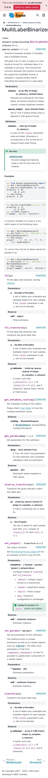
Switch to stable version (27, 7)
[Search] (37, 15)
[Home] (4, 22)
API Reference (14, 23)
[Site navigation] (4, 15)
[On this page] (43, 15)
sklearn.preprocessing (32, 23)
